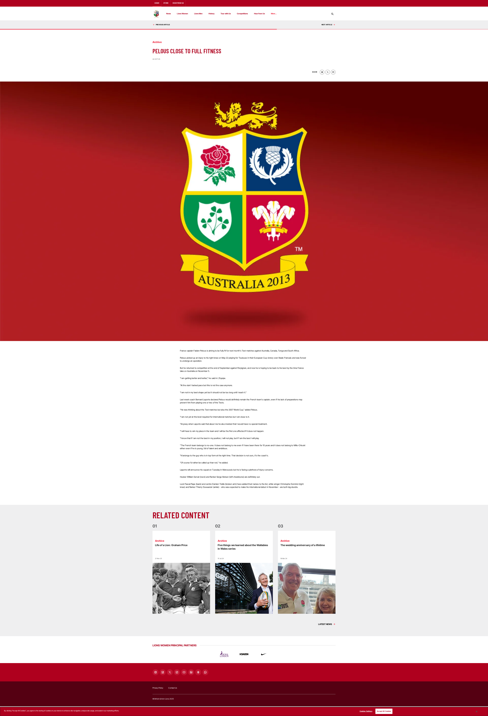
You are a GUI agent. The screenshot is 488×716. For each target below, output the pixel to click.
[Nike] (264, 654)
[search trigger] (332, 14)
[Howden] (244, 654)
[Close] (476, 711)
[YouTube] (184, 672)
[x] (327, 72)
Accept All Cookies (384, 711)
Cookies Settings (366, 711)
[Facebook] (163, 672)
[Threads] (198, 672)
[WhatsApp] (205, 672)
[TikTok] (177, 672)
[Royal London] (224, 654)
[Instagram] (155, 672)
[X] (170, 672)
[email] (333, 72)
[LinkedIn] (191, 672)
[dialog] (244, 711)
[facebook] (322, 72)
